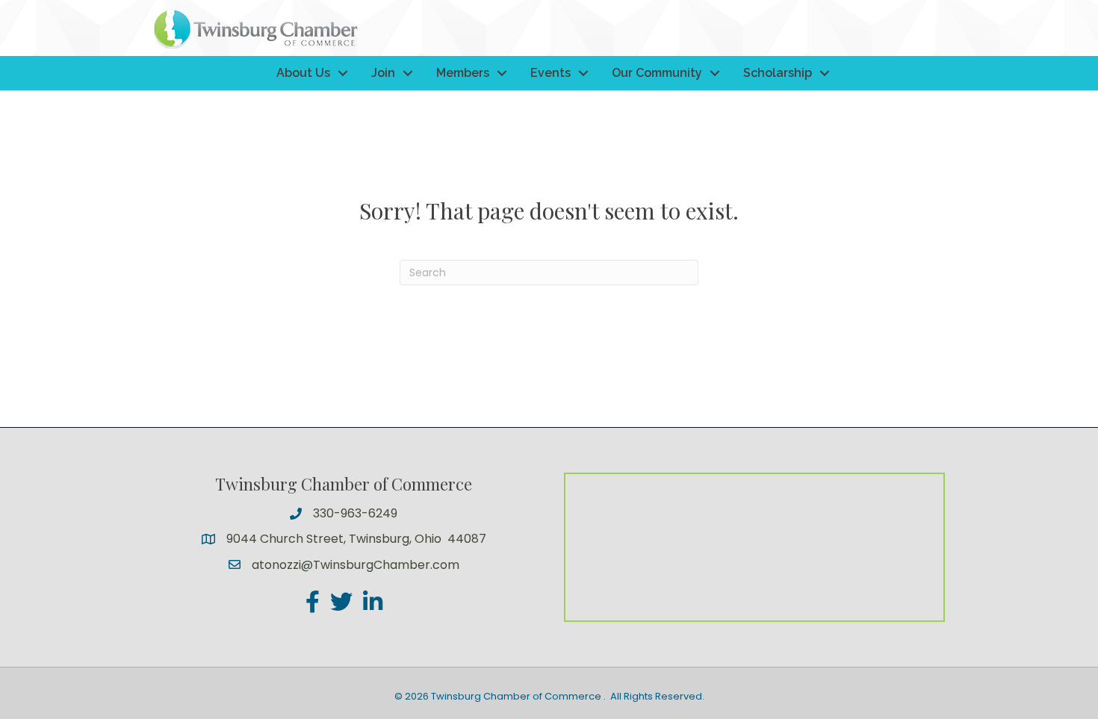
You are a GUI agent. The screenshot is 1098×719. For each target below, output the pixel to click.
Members (462, 73)
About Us (303, 73)
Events (550, 73)
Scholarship (777, 73)
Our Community (657, 73)
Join (383, 73)
